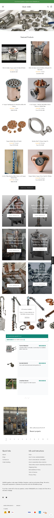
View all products (27, 188)
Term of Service (33, 472)
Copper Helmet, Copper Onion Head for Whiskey (40, 176)
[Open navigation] (3, 6)
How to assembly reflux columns (37, 462)
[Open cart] (51, 6)
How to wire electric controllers (37, 459)
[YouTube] (6, 497)
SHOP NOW (26, 24)
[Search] (48, 6)
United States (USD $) (8, 505)
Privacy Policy (32, 475)
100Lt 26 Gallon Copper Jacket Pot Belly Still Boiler (13, 68)
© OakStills (6, 509)
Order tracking (6, 462)
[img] (10, 339)
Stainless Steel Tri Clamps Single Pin (40, 141)
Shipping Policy (33, 467)
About (4, 454)
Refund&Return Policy (34, 470)
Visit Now (27, 317)
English (18, 505)
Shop (3, 457)
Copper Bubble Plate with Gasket (13, 141)
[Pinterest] (3, 497)
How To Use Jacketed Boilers (36, 457)
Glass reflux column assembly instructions (40, 464)
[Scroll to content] (27, 31)
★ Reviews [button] (53, 260)
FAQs (30, 454)
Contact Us (5, 459)
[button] (26, 398)
